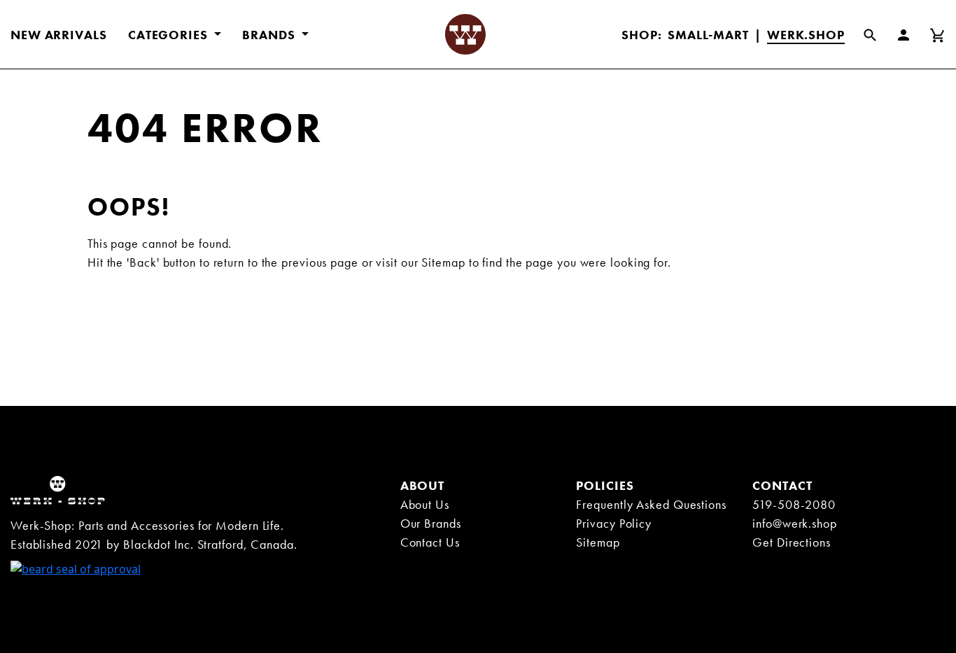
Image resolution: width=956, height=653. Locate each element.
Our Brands (430, 523)
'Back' (143, 262)
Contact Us (430, 542)
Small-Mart (708, 35)
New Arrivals (58, 35)
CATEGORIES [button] (169, 35)
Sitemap (443, 262)
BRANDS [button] (270, 35)
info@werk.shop (794, 523)
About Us (424, 504)
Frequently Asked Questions (651, 504)
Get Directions (791, 542)
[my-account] (912, 34)
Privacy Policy (614, 523)
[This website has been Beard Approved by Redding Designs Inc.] (75, 567)
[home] (57, 489)
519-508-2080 (794, 504)
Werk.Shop (806, 35)
